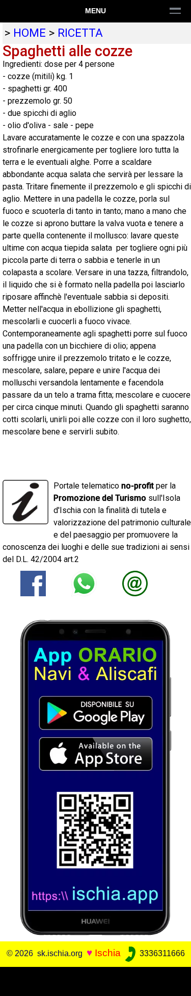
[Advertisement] (95, 979)
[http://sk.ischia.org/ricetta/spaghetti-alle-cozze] (135, 583)
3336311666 (161, 953)
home (29, 32)
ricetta (80, 32)
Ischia (108, 953)
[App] (95, 777)
